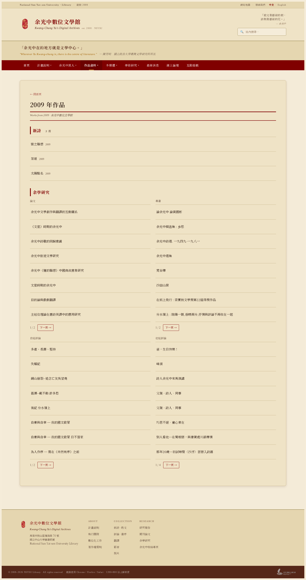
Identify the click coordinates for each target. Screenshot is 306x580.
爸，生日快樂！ (167, 349)
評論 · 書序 (120, 534)
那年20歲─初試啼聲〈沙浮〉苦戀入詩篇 (184, 451)
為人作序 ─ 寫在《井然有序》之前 (55, 451)
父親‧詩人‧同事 (168, 393)
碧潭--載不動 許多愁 (45, 393)
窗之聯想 (40, 144)
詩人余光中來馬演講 (170, 378)
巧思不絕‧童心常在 (170, 422)
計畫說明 (93, 528)
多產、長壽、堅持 (43, 349)
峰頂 (159, 364)
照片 (116, 553)
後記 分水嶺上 (40, 407)
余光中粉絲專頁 (148, 547)
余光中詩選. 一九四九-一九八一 (178, 241)
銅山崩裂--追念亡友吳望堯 (49, 378)
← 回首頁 (35, 94)
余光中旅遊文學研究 (45, 256)
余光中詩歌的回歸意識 (46, 241)
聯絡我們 (261, 5)
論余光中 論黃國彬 (169, 212)
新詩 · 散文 (120, 528)
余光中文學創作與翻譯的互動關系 (54, 212)
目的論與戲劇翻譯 (43, 300)
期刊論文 (144, 534)
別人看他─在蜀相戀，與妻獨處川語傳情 (184, 437)
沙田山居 (162, 285)
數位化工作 (95, 540)
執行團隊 (93, 534)
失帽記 (35, 364)
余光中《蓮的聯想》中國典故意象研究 (57, 270)
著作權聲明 (95, 547)
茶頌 (37, 158)
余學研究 (144, 540)
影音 (116, 547)
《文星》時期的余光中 (46, 226)
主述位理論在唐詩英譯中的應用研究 (56, 314)
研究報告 (144, 528)
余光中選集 (164, 256)
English (282, 5)
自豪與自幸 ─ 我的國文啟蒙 (50, 422)
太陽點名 (40, 173)
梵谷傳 (161, 270)
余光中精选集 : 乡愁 (170, 226)
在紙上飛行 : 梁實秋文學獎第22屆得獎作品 (186, 300)
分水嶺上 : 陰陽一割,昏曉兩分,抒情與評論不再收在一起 (194, 314)
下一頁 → (45, 327)
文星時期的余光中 (43, 285)
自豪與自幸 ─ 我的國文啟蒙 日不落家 (57, 437)
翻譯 (116, 540)
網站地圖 (245, 5)
